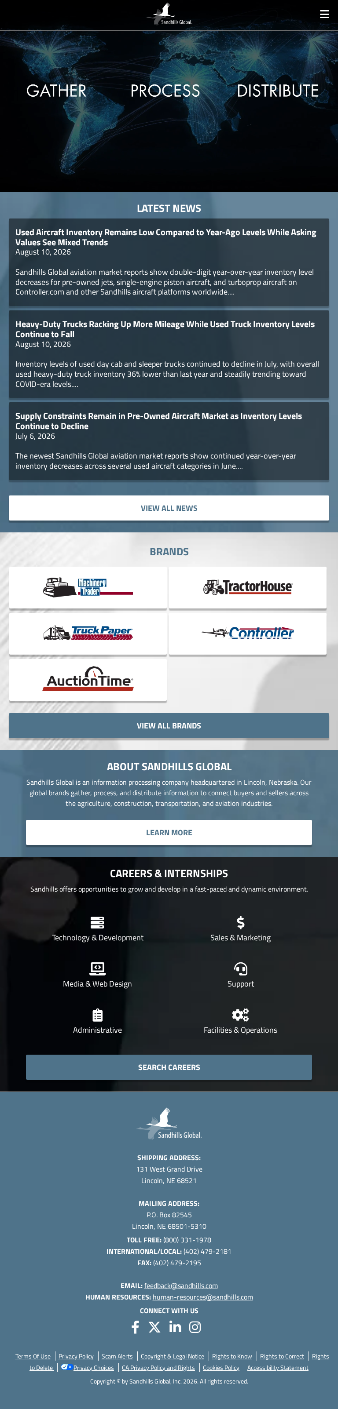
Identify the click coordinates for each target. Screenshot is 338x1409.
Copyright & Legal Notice (172, 1356)
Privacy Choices (93, 1367)
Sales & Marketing (240, 937)
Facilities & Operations (240, 1030)
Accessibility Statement (278, 1367)
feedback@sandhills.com (181, 1285)
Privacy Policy (76, 1356)
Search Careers (169, 1067)
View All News (169, 508)
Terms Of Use (33, 1356)
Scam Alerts (117, 1356)
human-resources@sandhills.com (203, 1297)
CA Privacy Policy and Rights (158, 1367)
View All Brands (169, 726)
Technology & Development (97, 937)
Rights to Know (232, 1356)
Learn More (169, 832)
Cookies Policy (221, 1367)
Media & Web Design (97, 984)
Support (241, 984)
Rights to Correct (282, 1356)
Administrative (97, 1030)
